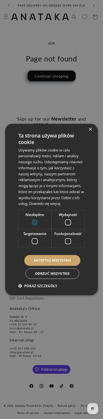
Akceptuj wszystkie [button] (52, 260)
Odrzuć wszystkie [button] (52, 273)
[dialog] (51, 209)
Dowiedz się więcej (44, 203)
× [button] (90, 129)
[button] (37, 286)
